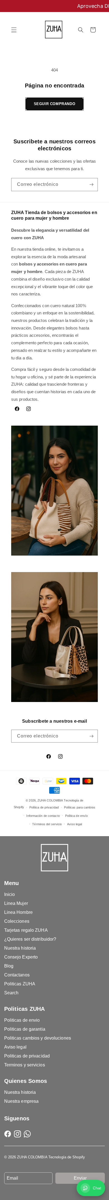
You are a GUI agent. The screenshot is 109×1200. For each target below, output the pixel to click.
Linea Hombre (18, 912)
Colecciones (16, 921)
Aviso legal (74, 824)
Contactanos (17, 975)
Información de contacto (43, 815)
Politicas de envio (22, 1020)
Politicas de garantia (24, 1029)
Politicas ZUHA (19, 983)
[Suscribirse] (92, 184)
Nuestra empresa (21, 1101)
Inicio (9, 894)
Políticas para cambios (79, 807)
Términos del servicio (47, 824)
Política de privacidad (44, 807)
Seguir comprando (54, 104)
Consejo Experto (21, 957)
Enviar (80, 1178)
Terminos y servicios (24, 1065)
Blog (8, 966)
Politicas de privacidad (27, 1056)
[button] (14, 30)
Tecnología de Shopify (66, 1157)
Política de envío (76, 815)
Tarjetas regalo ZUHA (26, 930)
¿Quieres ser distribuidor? (30, 939)
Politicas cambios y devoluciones (37, 1038)
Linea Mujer (16, 903)
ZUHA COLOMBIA (50, 800)
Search (11, 992)
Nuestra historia (20, 948)
